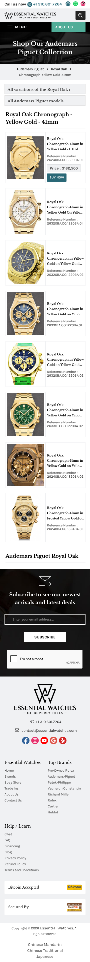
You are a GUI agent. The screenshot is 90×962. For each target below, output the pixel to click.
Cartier (53, 806)
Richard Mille (58, 794)
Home (9, 770)
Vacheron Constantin (64, 788)
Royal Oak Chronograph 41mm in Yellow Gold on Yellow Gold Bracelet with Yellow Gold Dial (65, 460)
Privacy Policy (15, 858)
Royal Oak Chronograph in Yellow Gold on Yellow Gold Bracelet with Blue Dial (65, 258)
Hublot (53, 812)
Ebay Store (12, 782)
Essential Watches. (57, 928)
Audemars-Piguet (61, 776)
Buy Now (57, 177)
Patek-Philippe (59, 782)
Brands (10, 776)
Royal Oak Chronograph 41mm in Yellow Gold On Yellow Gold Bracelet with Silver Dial (65, 207)
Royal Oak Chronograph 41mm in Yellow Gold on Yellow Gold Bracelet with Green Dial (65, 410)
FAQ (7, 840)
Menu (21, 27)
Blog (8, 852)
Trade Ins (11, 788)
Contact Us (13, 800)
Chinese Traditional (45, 950)
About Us (64, 27)
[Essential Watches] (30, 15)
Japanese (44, 956)
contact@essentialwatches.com (48, 730)
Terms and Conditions (21, 870)
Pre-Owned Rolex (61, 770)
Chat (8, 834)
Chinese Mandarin (45, 944)
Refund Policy (15, 864)
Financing (12, 846)
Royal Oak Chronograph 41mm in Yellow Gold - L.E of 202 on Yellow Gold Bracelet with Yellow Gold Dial (65, 144)
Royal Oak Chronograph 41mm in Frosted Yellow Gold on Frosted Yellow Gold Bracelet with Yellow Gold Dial (65, 513)
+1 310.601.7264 (47, 4)
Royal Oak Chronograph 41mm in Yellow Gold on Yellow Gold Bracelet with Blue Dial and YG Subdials (65, 309)
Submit (81, 15)
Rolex (52, 800)
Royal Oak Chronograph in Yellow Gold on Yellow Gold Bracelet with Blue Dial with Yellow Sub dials (65, 359)
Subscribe (45, 637)
